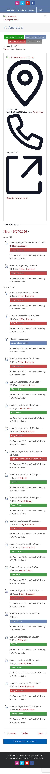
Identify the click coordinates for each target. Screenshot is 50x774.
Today (25, 733)
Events (5, 49)
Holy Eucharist (17, 250)
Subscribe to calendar (24, 741)
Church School (17, 389)
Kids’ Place (16, 412)
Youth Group (16, 505)
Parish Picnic (16, 621)
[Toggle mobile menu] (45, 16)
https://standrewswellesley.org (17, 198)
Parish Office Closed (19, 343)
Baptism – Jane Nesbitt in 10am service (27, 459)
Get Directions (38, 112)
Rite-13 (14, 482)
